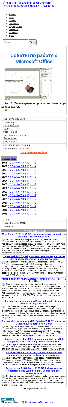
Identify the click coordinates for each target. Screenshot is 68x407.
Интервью (13, 33)
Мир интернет (10, 138)
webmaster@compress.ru (41, 402)
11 (31, 162)
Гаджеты (7, 128)
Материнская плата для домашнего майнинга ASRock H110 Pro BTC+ (34, 280)
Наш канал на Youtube (34, 152)
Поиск (33, 42)
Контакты (8, 226)
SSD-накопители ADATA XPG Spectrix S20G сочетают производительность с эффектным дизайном (34, 353)
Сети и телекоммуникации (16, 145)
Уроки (11, 36)
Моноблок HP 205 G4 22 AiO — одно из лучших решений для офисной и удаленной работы (34, 235)
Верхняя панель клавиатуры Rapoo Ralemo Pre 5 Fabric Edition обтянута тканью (34, 302)
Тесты (11, 18)
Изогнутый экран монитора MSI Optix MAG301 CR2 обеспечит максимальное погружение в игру (33, 322)
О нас (6, 219)
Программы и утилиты (14, 135)
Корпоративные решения (16, 148)
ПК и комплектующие (14, 119)
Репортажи (13, 30)
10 (28, 162)
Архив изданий (9, 158)
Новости (12, 15)
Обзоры (12, 21)
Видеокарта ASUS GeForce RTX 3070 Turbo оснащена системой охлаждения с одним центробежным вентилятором (34, 371)
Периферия (9, 122)
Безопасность (10, 141)
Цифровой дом (11, 125)
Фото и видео (10, 132)
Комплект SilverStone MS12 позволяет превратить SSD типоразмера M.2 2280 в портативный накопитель (34, 340)
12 (34, 162)
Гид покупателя (15, 27)
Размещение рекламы (14, 223)
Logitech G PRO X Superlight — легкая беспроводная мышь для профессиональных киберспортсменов (34, 257)
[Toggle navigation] (4, 9)
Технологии (14, 24)
